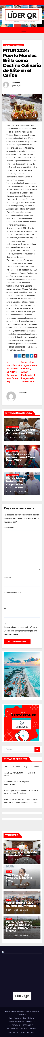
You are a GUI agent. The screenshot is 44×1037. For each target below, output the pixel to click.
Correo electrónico (12, 593)
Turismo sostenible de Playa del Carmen (21, 767)
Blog (24, 1018)
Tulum (9, 899)
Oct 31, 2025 (13, 860)
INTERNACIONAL (28, 1025)
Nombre (8, 577)
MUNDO (9, 919)
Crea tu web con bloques (16, 1021)
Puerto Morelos (17, 45)
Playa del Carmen (12, 849)
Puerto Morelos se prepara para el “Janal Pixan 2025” (21, 457)
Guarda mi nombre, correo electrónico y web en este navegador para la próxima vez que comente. (20, 630)
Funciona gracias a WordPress (15, 1011)
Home (10, 1018)
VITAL (33, 1032)
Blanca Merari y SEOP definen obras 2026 (20, 431)
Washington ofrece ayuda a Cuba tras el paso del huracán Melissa (20, 926)
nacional (33, 1029)
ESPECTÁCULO (14, 1025)
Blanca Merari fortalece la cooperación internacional (15, 482)
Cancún (9, 871)
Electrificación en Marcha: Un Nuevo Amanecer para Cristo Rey (13, 373)
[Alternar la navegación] (23, 29)
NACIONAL (24, 1029)
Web (6, 608)
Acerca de (17, 1018)
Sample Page (24, 1032)
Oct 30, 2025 (13, 935)
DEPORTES (30, 1021)
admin (17, 83)
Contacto (31, 1018)
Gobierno (7, 45)
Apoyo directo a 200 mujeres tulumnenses (21, 904)
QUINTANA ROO (12, 1032)
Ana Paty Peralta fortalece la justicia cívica (19, 877)
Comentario (9, 527)
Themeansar (22, 1014)
